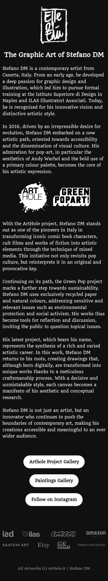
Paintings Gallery (54, 480)
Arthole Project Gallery (54, 461)
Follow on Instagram (54, 499)
